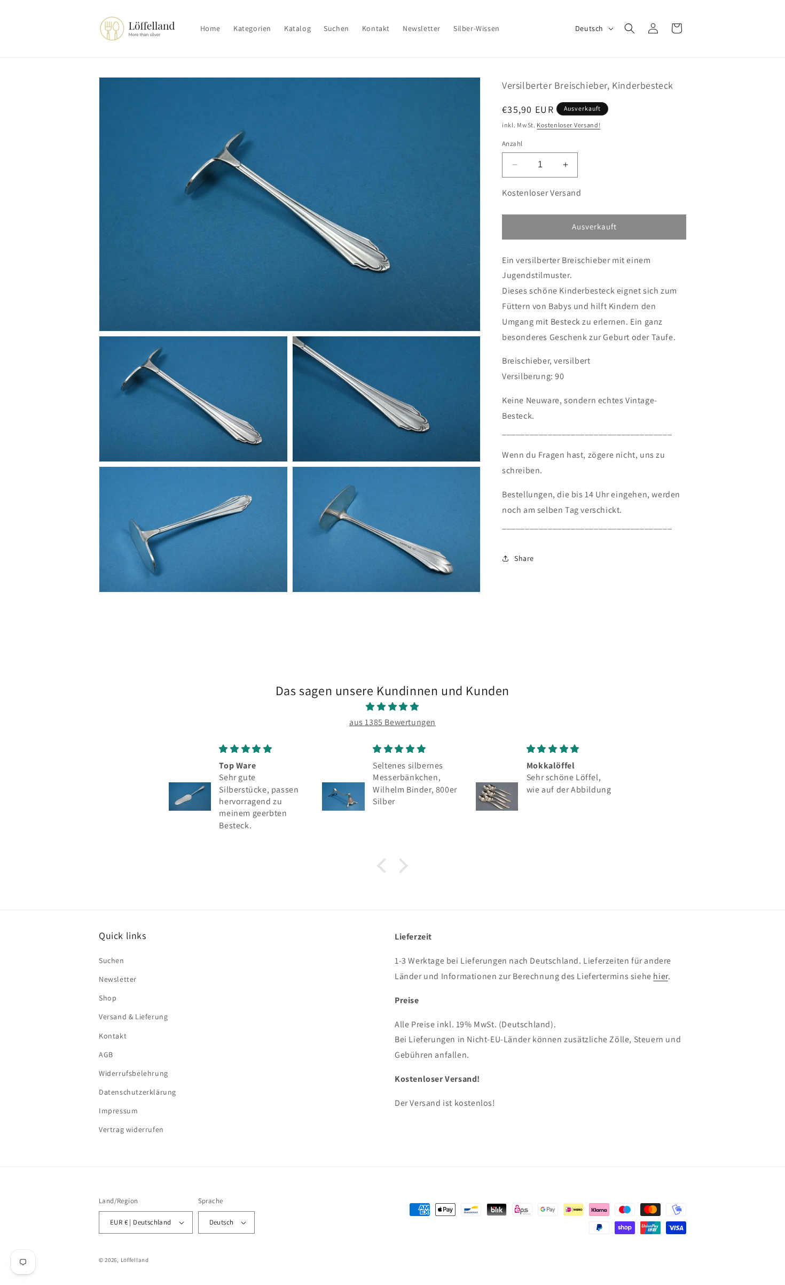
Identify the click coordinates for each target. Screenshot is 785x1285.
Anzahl (512, 143)
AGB (106, 1054)
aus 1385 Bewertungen (392, 722)
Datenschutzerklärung (137, 1092)
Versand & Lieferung (133, 1016)
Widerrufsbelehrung (133, 1073)
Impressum (118, 1110)
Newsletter (118, 979)
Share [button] (524, 558)
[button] (629, 28)
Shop (107, 998)
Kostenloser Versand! (568, 125)
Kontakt (113, 1036)
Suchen (111, 960)
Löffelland (135, 1260)
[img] (392, 707)
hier (660, 976)
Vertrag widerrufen (131, 1129)
